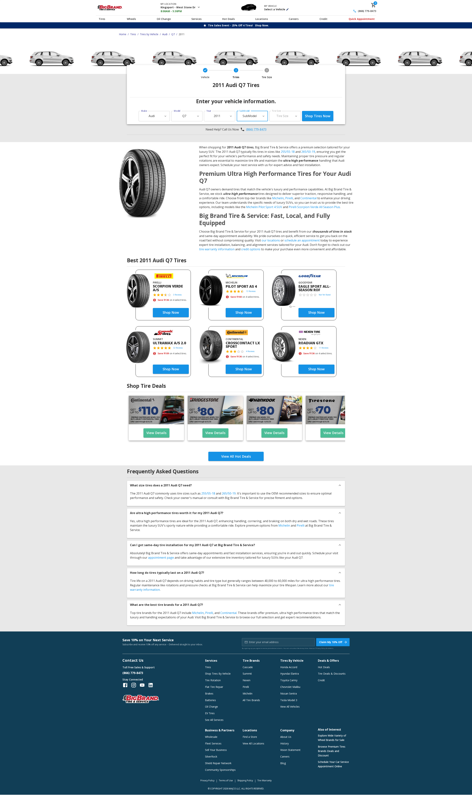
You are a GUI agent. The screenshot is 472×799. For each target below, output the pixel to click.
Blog (283, 763)
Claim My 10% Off (330, 642)
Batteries (210, 700)
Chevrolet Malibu (290, 687)
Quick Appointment (362, 19)
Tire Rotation (213, 680)
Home (122, 34)
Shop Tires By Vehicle (218, 673)
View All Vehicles (290, 706)
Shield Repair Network (218, 763)
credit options (250, 249)
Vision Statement (290, 750)
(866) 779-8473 (367, 11)
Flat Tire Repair (214, 687)
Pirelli (289, 198)
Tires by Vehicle (149, 34)
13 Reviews (251, 291)
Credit (323, 19)
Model (177, 110)
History (284, 743)
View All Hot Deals (236, 456)
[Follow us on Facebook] (125, 685)
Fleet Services (213, 743)
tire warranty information (217, 249)
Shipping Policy (245, 780)
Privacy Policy (320, 648)
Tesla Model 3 (288, 700)
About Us (285, 737)
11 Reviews (323, 348)
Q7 (173, 34)
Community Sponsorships (220, 770)
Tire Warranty (264, 780)
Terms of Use (226, 780)
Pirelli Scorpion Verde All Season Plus (314, 207)
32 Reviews (178, 348)
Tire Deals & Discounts (332, 673)
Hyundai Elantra (289, 673)
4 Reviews (250, 351)
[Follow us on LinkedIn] (150, 685)
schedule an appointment (302, 240)
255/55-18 (288, 152)
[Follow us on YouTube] (142, 685)
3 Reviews (177, 294)
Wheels (131, 19)
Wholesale (211, 737)
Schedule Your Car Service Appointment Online (333, 764)
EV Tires (210, 713)
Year (208, 110)
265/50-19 (308, 152)
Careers (294, 19)
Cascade (248, 667)
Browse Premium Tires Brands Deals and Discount (331, 751)
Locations (261, 19)
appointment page (161, 558)
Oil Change (164, 19)
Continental (308, 198)
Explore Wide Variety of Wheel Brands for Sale (332, 738)
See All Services (214, 720)
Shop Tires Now (317, 116)
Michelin (278, 198)
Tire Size (276, 110)
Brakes (209, 693)
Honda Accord (288, 667)
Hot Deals (228, 19)
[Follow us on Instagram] (133, 685)
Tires (102, 19)
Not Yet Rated (325, 294)
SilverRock (211, 756)
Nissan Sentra (288, 693)
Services (196, 19)
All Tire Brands (251, 700)
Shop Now (171, 312)
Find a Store (250, 737)
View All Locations (253, 743)
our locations (271, 240)
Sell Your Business (216, 750)
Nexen (246, 680)
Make (144, 110)
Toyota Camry (288, 680)
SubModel (244, 110)
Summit (247, 673)
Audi (164, 34)
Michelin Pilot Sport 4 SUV (264, 207)
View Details (156, 433)
